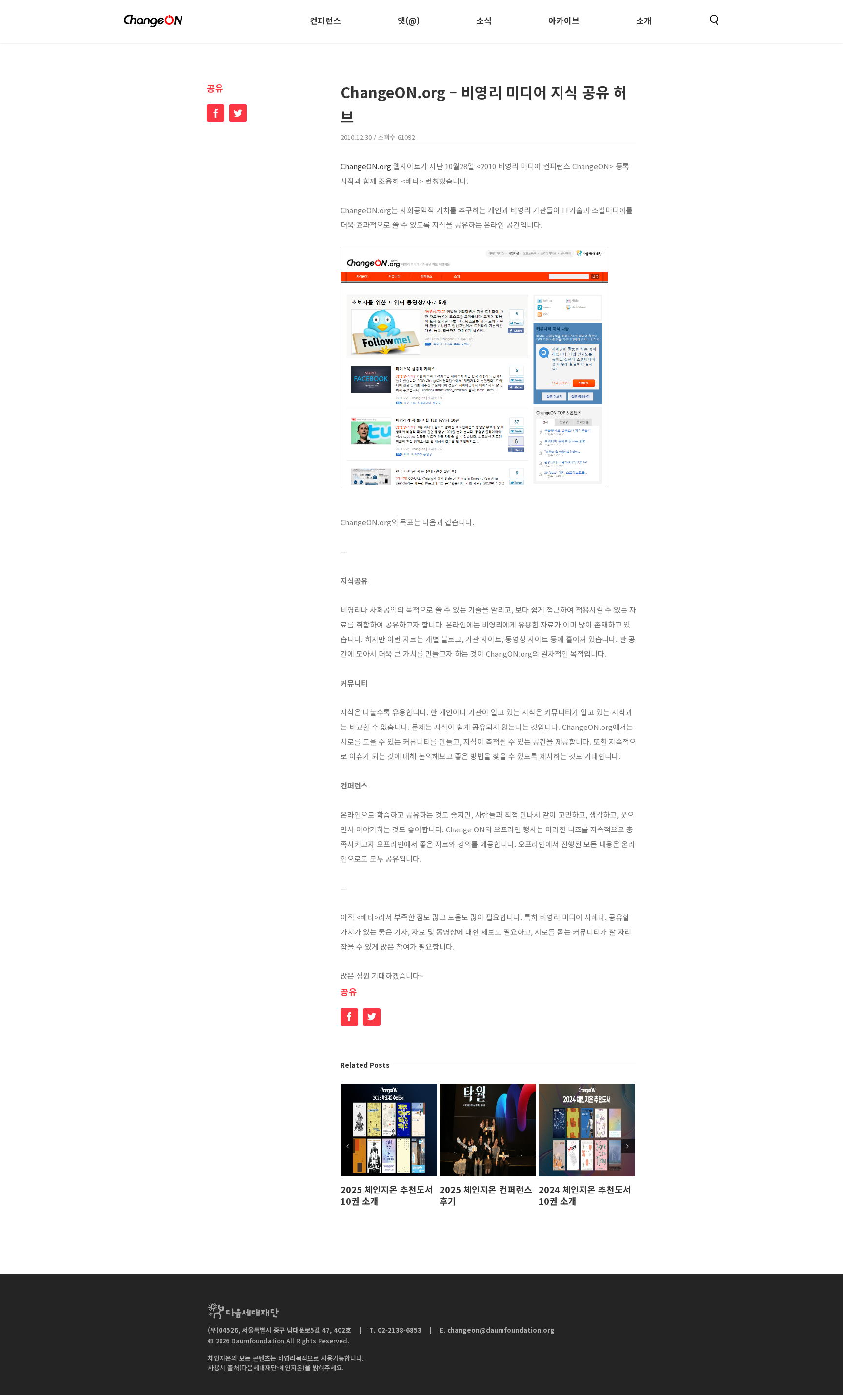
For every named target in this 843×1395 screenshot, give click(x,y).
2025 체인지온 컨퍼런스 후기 (486, 1195)
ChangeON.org (366, 166)
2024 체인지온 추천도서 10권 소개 (585, 1195)
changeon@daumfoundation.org (501, 1329)
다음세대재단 (243, 1311)
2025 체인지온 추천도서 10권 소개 (387, 1195)
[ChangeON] (153, 21)
